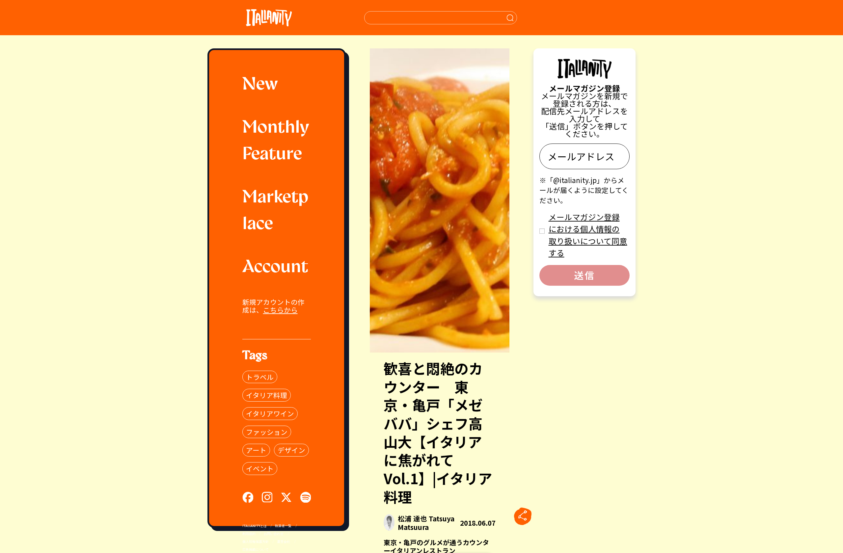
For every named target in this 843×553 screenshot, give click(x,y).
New (260, 85)
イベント (260, 468)
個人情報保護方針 (255, 542)
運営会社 (283, 542)
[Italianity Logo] (269, 17)
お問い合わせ (274, 534)
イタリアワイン (270, 413)
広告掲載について (255, 550)
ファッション (266, 432)
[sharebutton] (522, 516)
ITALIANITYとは (254, 526)
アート (256, 450)
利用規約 (249, 534)
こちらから (280, 310)
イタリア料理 (266, 395)
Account (275, 267)
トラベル (260, 377)
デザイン (291, 450)
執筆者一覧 (283, 526)
